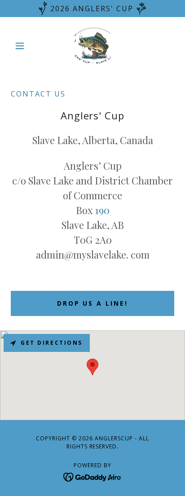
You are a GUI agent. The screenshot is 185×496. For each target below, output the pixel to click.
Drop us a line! (92, 303)
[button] (23, 46)
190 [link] (102, 210)
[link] (92, 46)
